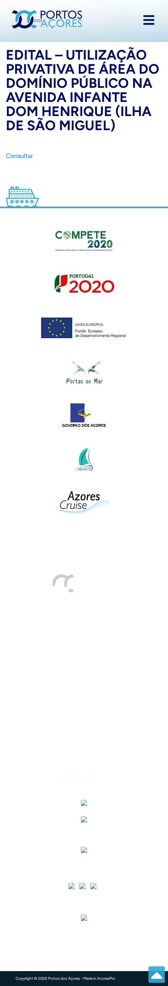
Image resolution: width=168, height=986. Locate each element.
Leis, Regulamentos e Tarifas (54, 746)
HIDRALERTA (33, 636)
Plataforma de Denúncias (50, 714)
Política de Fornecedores (50, 683)
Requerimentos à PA (43, 652)
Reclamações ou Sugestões (53, 699)
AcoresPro (106, 978)
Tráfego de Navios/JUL (47, 620)
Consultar (19, 156)
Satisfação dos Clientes (47, 667)
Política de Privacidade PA (52, 730)
